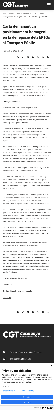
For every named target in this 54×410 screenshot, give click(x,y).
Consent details (8, 391)
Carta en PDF (8, 284)
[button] (17, 57)
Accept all (27, 397)
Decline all (27, 402)
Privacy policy (28, 391)
